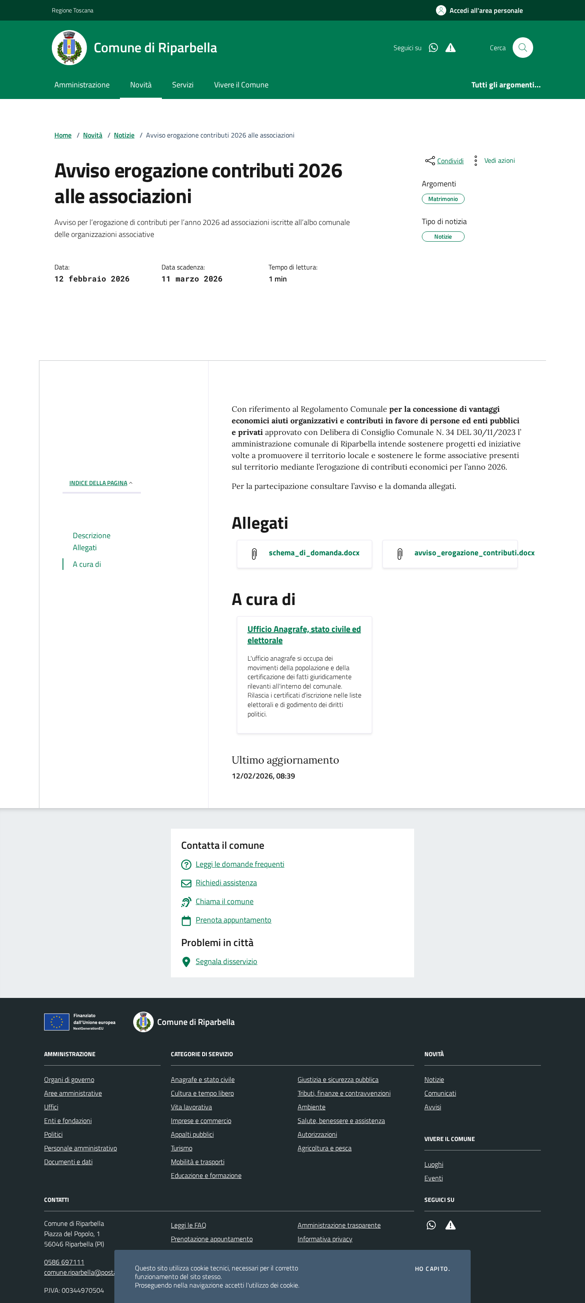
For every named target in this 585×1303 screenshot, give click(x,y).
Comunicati (440, 1093)
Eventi (433, 1178)
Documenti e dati (68, 1161)
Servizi (183, 84)
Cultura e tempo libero (202, 1093)
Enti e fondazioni (68, 1120)
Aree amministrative (73, 1093)
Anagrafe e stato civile (203, 1079)
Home (63, 135)
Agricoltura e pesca (325, 1148)
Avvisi (432, 1107)
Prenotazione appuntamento (212, 1239)
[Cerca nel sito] (523, 47)
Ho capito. (432, 1269)
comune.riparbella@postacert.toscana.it (100, 1272)
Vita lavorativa (191, 1107)
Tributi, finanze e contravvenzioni (344, 1093)
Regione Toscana (72, 10)
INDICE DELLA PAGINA (98, 482)
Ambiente (311, 1107)
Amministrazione (82, 84)
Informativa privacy (325, 1239)
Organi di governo (69, 1079)
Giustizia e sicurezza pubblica (338, 1079)
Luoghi (433, 1164)
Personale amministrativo (80, 1148)
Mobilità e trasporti (197, 1161)
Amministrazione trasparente (339, 1225)
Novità (141, 84)
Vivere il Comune (241, 84)
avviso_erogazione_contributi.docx (475, 552)
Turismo (181, 1148)
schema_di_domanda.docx (314, 552)
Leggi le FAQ (188, 1225)
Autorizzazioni (317, 1134)
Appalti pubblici (192, 1134)
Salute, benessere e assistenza (341, 1120)
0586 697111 (64, 1262)
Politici (53, 1134)
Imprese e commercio (201, 1120)
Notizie (124, 135)
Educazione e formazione (206, 1175)
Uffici (51, 1107)
